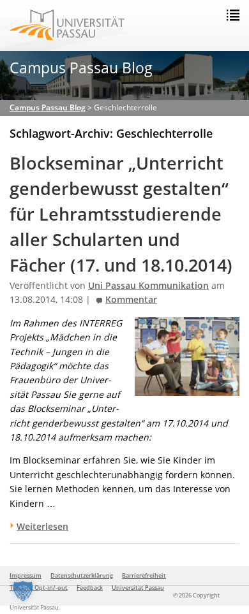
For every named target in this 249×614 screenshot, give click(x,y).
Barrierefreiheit (144, 575)
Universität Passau (138, 587)
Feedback (90, 587)
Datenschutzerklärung (81, 575)
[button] (23, 591)
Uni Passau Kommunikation (148, 285)
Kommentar (131, 299)
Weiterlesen (42, 526)
